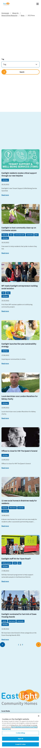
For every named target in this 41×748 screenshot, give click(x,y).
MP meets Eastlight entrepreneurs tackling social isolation (19, 287)
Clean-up (4, 234)
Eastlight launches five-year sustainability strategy (18, 345)
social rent (20, 507)
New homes (13, 507)
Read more (5, 195)
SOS (15, 563)
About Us (15, 13)
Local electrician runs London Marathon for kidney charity (19, 397)
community (30, 234)
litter (36, 234)
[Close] (38, 716)
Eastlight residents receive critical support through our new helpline (19, 174)
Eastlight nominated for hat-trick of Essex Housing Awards (18, 615)
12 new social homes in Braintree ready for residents (19, 501)
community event (19, 234)
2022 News (5, 180)
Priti (3, 293)
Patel (8, 293)
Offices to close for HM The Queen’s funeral (19, 451)
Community (20, 621)
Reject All (20, 739)
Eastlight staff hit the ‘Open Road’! (16, 558)
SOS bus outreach (6, 563)
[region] (20, 730)
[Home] (9, 3)
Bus (19, 563)
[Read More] (20, 159)
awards (4, 621)
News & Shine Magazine (9, 15)
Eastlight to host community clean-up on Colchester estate (18, 229)
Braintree (4, 507)
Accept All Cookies (20, 744)
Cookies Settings (20, 733)
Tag (2, 59)
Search (22, 72)
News (22, 15)
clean (11, 234)
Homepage (5, 13)
